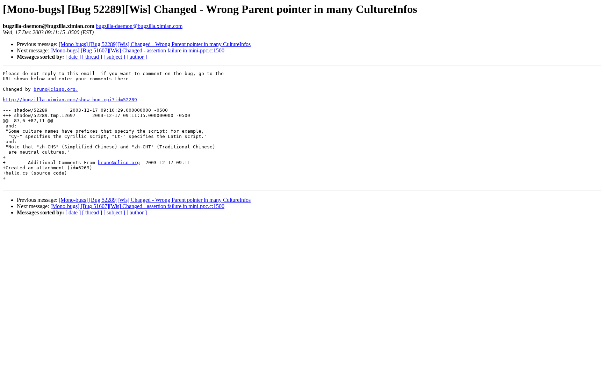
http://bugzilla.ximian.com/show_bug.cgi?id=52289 (70, 99)
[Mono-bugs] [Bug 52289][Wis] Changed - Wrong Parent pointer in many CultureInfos (155, 44)
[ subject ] (114, 57)
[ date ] (73, 57)
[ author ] (137, 57)
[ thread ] (92, 57)
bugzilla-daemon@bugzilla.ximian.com (139, 26)
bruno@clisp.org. (56, 89)
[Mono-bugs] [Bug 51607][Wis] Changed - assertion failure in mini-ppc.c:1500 (137, 50)
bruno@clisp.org (119, 162)
